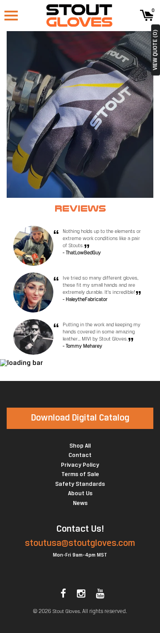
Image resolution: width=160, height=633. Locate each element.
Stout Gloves (66, 611)
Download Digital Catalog (80, 418)
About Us (80, 493)
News (80, 503)
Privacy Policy (80, 465)
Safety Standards (80, 484)
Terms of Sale (80, 474)
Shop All (80, 446)
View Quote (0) (155, 50)
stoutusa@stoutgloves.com (80, 543)
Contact (80, 455)
